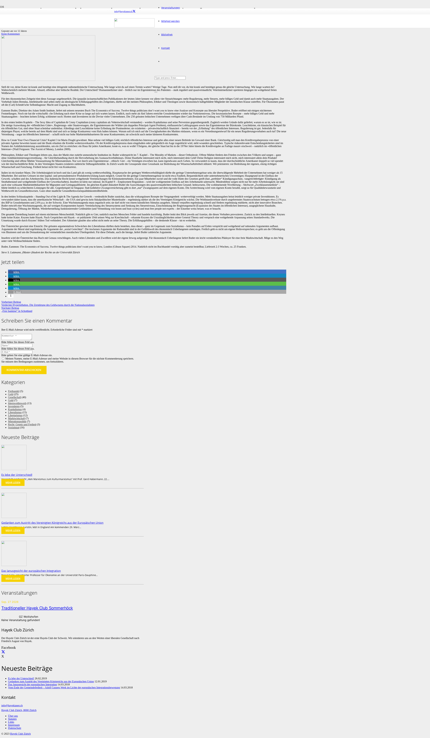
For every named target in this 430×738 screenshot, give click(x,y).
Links (11, 722)
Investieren (14, 406)
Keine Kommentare (10, 33)
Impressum (14, 725)
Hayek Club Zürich (20, 733)
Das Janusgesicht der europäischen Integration (31, 571)
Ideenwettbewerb (17, 403)
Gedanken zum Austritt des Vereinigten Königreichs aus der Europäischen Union (52, 523)
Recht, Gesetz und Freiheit (22, 424)
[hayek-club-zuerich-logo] (134, 26)
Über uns (13, 715)
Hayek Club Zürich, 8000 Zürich (18, 710)
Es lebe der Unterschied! (16, 475)
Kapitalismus (15, 409)
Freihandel (13, 391)
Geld (10, 394)
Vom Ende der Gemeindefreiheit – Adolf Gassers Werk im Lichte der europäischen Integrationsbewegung (64, 687)
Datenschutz (14, 728)
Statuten (12, 718)
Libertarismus (15, 415)
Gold (10, 400)
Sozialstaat (13, 427)
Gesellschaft (14, 397)
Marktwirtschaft (16, 418)
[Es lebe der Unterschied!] (14, 469)
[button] (14, 272)
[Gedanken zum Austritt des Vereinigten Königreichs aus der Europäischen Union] (14, 517)
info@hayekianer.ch (12, 705)
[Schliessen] (156, 92)
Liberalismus (15, 412)
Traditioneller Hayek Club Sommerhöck (37, 608)
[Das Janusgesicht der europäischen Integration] (14, 565)
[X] (134, 11)
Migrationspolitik (17, 421)
